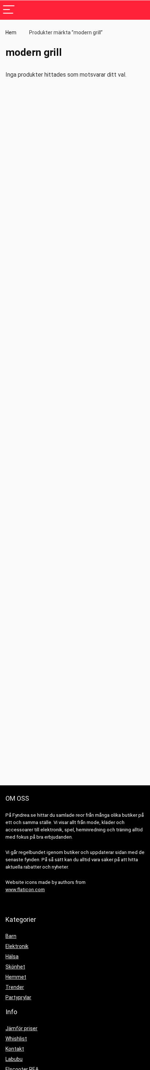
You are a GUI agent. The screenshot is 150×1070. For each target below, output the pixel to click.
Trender (14, 987)
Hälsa (12, 956)
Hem (10, 32)
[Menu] (8, 10)
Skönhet (15, 967)
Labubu (14, 1059)
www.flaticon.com (25, 889)
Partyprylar (18, 997)
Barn (10, 936)
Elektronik (16, 946)
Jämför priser (21, 1028)
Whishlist (16, 1039)
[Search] (138, 10)
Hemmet (15, 977)
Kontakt (14, 1049)
